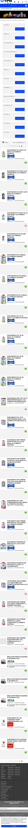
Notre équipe (3, 794)
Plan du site (7, 815)
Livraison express (4, 789)
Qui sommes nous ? (18, 815)
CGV (11, 814)
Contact (4, 814)
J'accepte (14, 826)
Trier (14, 142)
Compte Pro (3, 784)
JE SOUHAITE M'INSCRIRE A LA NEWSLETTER (14, 802)
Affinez (6, 142)
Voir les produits (20, 28)
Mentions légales (21, 814)
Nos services (3, 792)
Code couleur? (4, 783)
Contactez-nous (4, 798)
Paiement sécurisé (5, 795)
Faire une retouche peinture (7, 786)
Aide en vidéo (3, 781)
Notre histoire (3, 797)
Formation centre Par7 (6, 787)
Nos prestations (4, 791)
